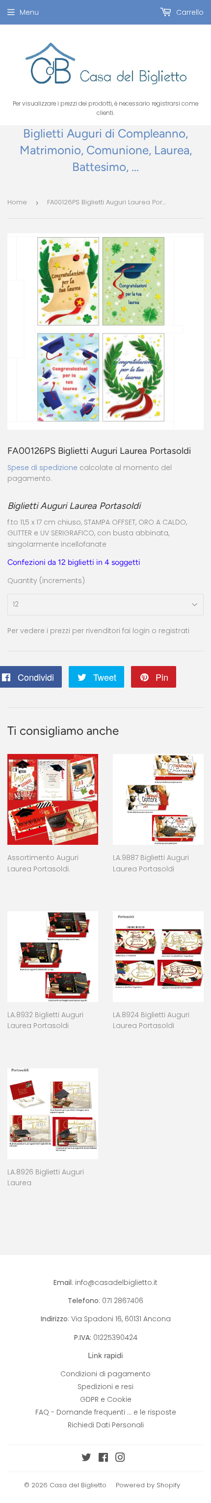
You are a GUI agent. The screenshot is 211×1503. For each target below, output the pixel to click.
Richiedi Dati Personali (106, 1425)
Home (17, 202)
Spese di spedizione (42, 468)
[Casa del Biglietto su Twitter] (86, 1459)
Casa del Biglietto (78, 1485)
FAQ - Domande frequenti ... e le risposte (105, 1412)
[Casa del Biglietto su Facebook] (103, 1459)
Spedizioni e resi (105, 1387)
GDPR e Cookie (106, 1399)
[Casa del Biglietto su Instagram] (120, 1459)
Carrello (189, 12)
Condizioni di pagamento (105, 1374)
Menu (29, 12)
